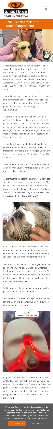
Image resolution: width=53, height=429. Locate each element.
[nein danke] (49, 416)
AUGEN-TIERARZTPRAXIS (16, 16)
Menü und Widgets (46, 9)
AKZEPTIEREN (17, 423)
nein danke (37, 423)
